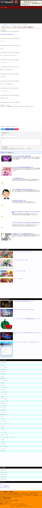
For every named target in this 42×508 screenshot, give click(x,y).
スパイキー (3, 421)
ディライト (3, 398)
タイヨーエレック (4, 423)
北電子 (2, 371)
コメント (3, 138)
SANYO (2, 403)
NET (1, 376)
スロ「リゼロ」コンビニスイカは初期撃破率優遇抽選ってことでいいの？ (27, 318)
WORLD (2, 450)
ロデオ (2, 439)
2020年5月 (3, 470)
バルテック (3, 432)
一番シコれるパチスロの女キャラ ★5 (18, 200)
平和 (1, 428)
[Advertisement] (21, 16)
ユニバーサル (3, 380)
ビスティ (2, 405)
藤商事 (2, 378)
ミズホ (2, 441)
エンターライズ (4, 401)
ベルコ (2, 389)
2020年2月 (3, 476)
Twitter (3, 129)
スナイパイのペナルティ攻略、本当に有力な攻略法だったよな (22, 167)
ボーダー (2, 444)
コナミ (2, 419)
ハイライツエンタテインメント (6, 437)
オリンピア (3, 367)
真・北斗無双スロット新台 (8, 268)
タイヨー (2, 448)
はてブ (12, 129)
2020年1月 (3, 479)
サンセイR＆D (3, 446)
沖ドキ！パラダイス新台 (17, 278)
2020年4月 (3, 472)
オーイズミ (3, 394)
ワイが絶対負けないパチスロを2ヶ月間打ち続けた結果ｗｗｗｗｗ (23, 233)
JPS (1, 416)
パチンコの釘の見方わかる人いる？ (18, 178)
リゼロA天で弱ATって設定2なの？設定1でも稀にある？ (24, 309)
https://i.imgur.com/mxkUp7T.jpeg (7, 34)
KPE (1, 385)
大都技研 (2, 369)
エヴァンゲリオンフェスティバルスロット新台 (22, 251)
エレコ (2, 412)
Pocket (16, 129)
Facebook (7, 129)
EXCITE (2, 410)
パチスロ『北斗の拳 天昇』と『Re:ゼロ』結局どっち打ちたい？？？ (23, 189)
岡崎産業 (2, 414)
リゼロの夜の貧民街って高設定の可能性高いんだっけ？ (23, 301)
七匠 (1, 396)
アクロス (2, 407)
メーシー (2, 430)
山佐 (1, 364)
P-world (1, 484)
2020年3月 (3, 474)
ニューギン (3, 387)
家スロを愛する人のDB (4, 487)
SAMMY (2, 362)
